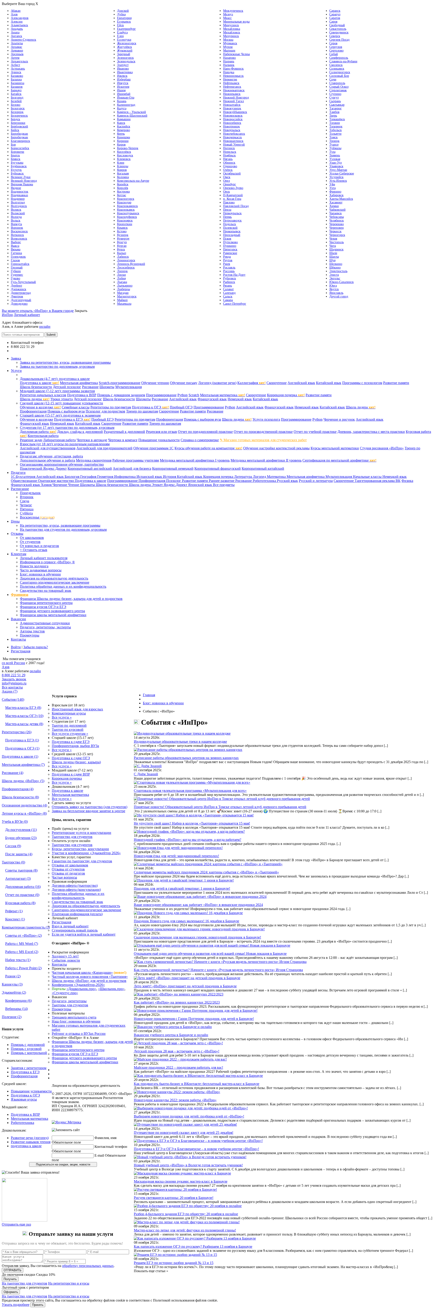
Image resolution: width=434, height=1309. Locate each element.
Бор (13, 144)
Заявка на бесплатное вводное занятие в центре (88, 811)
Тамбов (334, 112)
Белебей (16, 101)
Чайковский (337, 209)
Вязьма (15, 249)
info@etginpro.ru (14, 683)
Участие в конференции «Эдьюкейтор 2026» (86, 853)
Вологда (16, 217)
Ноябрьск (229, 155)
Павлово (229, 202)
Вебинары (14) (16, 1009)
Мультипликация (128, 387)
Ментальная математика (222, 395)
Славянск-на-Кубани (343, 61)
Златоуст (123, 65)
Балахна (16, 79)
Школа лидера (35, 399)
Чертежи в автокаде (92, 440)
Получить (10, 1279)
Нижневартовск (234, 90)
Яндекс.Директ (176, 485)
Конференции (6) (18, 1000)
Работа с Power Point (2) (23, 968)
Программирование (161, 395)
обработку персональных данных (88, 1266)
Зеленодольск (126, 61)
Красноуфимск (127, 217)
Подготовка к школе (39, 383)
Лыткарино (124, 285)
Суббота (26, 513)
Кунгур (122, 242)
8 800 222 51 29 (13, 675)
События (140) (13, 699)
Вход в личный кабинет (70, 926)
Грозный (17, 267)
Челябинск (336, 220)
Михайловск (231, 32)
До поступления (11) (21, 830)
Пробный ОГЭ (181, 407)
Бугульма (17, 162)
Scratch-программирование (119, 383)
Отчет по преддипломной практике (205, 432)
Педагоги (18, 472)
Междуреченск (233, 10)
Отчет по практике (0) (22, 895)
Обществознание (24, 481)
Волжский (18, 213)
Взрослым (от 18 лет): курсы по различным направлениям (65, 444)
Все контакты (21, 351)
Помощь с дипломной (28, 1045)
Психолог (174, 481)
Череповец (336, 227)
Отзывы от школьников (70, 865)
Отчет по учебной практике (315, 432)
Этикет (158, 485)
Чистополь (336, 242)
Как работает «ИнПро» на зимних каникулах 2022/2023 (177, 1002)
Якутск (334, 289)
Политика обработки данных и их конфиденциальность (63, 586)
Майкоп (122, 300)
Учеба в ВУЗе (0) (15, 821)
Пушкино (229, 246)
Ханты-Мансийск (341, 198)
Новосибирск (232, 123)
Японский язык (200, 485)
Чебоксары (336, 217)
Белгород (17, 97)
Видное (16, 188)
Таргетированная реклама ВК (378, 481)
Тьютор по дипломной (69, 725)
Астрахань (18, 68)
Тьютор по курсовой (67, 729)
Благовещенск (20, 141)
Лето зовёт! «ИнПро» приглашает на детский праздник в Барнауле (185, 986)
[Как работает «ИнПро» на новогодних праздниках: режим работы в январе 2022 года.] (177, 1092)
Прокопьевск (232, 231)
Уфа (332, 184)
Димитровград (21, 293)
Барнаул (16, 90)
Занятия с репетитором (28, 1068)
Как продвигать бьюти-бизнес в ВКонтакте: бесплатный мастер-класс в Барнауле (196, 1084)
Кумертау (123, 238)
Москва (228, 39)
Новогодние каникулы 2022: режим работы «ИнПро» (175, 1100)
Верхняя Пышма (22, 184)
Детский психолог (67, 387)
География (88, 477)
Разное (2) (13, 976)
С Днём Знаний (146, 774)
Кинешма (123, 137)
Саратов (334, 18)
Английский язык (301, 383)
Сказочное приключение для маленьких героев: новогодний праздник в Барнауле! (197, 937)
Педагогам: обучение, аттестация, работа (51, 456)
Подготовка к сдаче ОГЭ (71, 758)
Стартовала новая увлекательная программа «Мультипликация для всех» (190, 790)
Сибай (333, 54)
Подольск (229, 224)
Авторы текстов (32, 631)
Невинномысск (233, 76)
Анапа (15, 32)
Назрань (228, 61)
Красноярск (125, 220)
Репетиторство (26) (16, 732)
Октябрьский (232, 173)
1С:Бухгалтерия (23, 477)
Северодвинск (339, 32)
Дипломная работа (38, 432)
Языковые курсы (24, 1099)
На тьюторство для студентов (24, 1283)
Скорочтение (277, 383)
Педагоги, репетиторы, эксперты (45, 627)
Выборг (16, 242)
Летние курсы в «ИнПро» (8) (24, 813)
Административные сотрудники (45, 623)
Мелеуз (228, 14)
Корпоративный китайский (263, 468)
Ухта (332, 188)
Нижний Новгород (236, 97)
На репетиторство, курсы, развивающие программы (60, 525)
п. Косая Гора (232, 198)
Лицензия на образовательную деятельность (54, 578)
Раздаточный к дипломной (124, 432)
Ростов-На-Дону (234, 274)
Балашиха (17, 83)
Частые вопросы (64, 877)
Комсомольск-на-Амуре (133, 180)
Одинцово (230, 166)
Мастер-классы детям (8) (24, 724)
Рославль (229, 267)
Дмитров (17, 296)
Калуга (121, 108)
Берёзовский (19, 126)
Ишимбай (123, 94)
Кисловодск (125, 155)
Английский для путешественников (47, 448)
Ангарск (16, 36)
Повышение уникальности (159, 440)
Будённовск (19, 166)
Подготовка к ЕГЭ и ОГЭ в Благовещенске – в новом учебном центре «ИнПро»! (196, 1149)
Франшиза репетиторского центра (46, 603)
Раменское (230, 253)
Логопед (260, 477)
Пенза (227, 209)
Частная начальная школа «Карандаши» (82, 972)
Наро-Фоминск (233, 68)
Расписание (20, 489)
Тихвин (334, 123)
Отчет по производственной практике (263, 432)
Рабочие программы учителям (135, 460)
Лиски (121, 274)
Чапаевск (335, 213)
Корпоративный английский (90, 468)
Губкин (16, 271)
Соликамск (336, 68)
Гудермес (17, 274)
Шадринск (336, 249)
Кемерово (123, 130)
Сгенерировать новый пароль (75, 930)
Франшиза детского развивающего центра (52, 611)
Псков (227, 238)
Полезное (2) (11, 1017)
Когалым (123, 173)
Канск (121, 123)
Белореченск (19, 115)
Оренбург (229, 184)
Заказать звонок (14, 679)
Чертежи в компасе (122, 440)
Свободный (337, 25)
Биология (72, 477)
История (170, 477)
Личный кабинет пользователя (43, 558)
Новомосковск (233, 115)
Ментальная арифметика (79, 383)
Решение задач (31, 440)
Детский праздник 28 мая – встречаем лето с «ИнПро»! (176, 1051)
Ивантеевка (125, 72)
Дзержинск (18, 289)
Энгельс (334, 278)
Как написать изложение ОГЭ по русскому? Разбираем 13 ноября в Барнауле (193, 1246)
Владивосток (19, 191)
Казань (121, 101)
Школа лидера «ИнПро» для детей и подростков (89, 981)
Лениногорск (126, 260)
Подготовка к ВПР (81, 395)
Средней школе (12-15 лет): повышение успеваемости (61, 403)
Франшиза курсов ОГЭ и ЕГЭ (43, 607)
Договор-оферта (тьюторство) (75, 885)
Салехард (229, 293)
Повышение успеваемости (31, 1091)
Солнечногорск (339, 72)
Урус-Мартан (338, 170)
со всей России (13, 663)
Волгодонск (19, 206)
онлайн (44, 326)
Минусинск (231, 25)
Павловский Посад (236, 206)
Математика (277, 477)
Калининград (126, 104)
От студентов (30, 542)
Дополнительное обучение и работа (47, 460)
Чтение (74, 485)
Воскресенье (37, 517)
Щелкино (335, 264)
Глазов (15, 260)
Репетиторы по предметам (110, 407)
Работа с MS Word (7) (21, 944)
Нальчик (228, 65)
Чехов (333, 238)
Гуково (15, 278)
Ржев (226, 264)
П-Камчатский (233, 195)
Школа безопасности (36, 387)
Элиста (334, 274)
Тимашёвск (337, 119)
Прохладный (231, 235)
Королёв (122, 188)
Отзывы (17, 533)
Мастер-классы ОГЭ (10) (24, 716)
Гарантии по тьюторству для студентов (82, 861)
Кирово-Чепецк (127, 148)
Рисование (90, 387)
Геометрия (105, 477)
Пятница (26, 509)
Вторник (26, 497)
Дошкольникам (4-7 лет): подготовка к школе (55, 379)
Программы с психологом (362, 383)
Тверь (333, 115)
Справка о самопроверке (200, 440)
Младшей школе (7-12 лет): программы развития (57, 391)
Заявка (16, 358)
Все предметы (224, 485)
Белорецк (17, 112)
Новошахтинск (233, 141)
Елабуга (122, 32)
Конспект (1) (15, 919)
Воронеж (17, 227)
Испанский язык (150, 477)
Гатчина (16, 253)
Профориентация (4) (17, 789)
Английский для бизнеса (132, 468)
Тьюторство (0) (13, 862)
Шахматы (106, 387)
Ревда (227, 256)
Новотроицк (231, 126)
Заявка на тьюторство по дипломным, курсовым (57, 366)
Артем (15, 57)
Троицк (334, 141)
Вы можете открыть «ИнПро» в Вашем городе (38, 311)
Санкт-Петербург (234, 303)
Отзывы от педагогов (68, 873)
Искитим (123, 86)
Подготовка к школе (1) (20, 756)
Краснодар (124, 202)
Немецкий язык (240, 399)
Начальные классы (367, 477)
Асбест (15, 65)
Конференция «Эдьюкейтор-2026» (78, 985)
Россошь (229, 271)
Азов (14, 14)
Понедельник (30, 493)
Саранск (334, 10)
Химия (46, 485)
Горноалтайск (20, 264)
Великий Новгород (24, 180)
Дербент (16, 285)
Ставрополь (337, 83)
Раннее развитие (222, 481)
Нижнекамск (232, 94)
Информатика (125, 477)
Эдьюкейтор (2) (14, 992)
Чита (332, 246)
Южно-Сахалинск (341, 282)
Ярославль (336, 293)
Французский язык (212, 399)
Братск (15, 155)
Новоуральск (231, 130)
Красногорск (125, 198)
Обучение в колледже (40, 407)
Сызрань (335, 101)
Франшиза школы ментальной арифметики (53, 615)
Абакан (16, 10)
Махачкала (124, 303)
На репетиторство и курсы (68, 1283)
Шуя (332, 260)
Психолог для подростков (105, 411)
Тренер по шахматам (142, 411)
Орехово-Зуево (233, 188)
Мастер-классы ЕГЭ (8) (23, 708)
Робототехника (265, 481)
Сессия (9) (13, 846)
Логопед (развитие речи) (217, 383)
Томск (333, 137)
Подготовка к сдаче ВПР (71, 774)
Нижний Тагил (233, 101)
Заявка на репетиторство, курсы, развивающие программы (65, 362)
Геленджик (18, 256)
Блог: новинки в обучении (40, 574)
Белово (15, 104)
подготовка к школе (26, 1146)
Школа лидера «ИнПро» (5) (23, 781)
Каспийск (123, 126)
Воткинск (17, 235)
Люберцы (123, 289)
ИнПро (7, 315)
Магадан (123, 293)
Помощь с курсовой (26, 1049)
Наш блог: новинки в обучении (76, 1021)
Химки (334, 206)
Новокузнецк (232, 108)
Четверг (26, 505)
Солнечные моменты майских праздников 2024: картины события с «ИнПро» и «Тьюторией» (206, 872)
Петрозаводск (232, 220)
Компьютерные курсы (69, 713)
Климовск (124, 159)
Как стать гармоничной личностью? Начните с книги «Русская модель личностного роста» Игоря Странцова (218, 970)
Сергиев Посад (339, 39)
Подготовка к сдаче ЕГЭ (71, 742)
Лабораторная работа (59, 440)
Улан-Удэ (335, 162)
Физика (407, 481)
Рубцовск (229, 278)
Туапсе (334, 144)
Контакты (18, 639)
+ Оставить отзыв (33, 550)
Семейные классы (76, 407)
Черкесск (335, 231)
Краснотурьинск (128, 213)
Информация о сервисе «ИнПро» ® (47, 562)
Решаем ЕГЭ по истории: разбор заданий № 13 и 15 (173, 1263)
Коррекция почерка (286, 395)
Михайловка (231, 29)
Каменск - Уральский (131, 112)
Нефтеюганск (232, 86)
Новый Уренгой (234, 144)
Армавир (17, 50)
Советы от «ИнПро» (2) (23, 935)
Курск (121, 249)
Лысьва (122, 282)
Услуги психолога (266, 419)
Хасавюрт (335, 202)
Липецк (122, 271)
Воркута (16, 224)
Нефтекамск (231, 83)
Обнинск (229, 162)
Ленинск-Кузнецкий (131, 264)
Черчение (60, 485)
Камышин (124, 119)
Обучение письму (183, 383)
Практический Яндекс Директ (43, 468)
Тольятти (335, 133)
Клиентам (18, 554)
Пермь (227, 217)
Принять (37, 1305)
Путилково (230, 242)
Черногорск (337, 235)
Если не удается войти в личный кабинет (84, 934)
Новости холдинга (34, 566)
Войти (16, 647)
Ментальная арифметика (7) (23, 765)
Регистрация (20, 651)
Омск (226, 177)
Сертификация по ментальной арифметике (339, 460)
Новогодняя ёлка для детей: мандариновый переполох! (176, 856)
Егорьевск (124, 21)
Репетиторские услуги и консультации (81, 833)
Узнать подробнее (15, 1305)
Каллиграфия (251, 383)
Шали (333, 253)
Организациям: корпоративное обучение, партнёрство (62, 464)
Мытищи (229, 50)
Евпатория (124, 18)
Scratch (194, 395)
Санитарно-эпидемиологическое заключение (54, 582)
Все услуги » (62, 717)
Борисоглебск (20, 148)
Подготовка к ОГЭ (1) (22, 748)
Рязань (227, 285)
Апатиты (17, 43)
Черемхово (336, 224)
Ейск (120, 25)
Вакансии (18, 619)
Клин (120, 162)
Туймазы (335, 148)
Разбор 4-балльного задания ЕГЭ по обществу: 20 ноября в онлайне (186, 1214)
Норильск (229, 151)
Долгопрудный (21, 300)
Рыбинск (229, 282)
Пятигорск (230, 249)
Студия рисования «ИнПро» (382, 448)
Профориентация (33, 411)
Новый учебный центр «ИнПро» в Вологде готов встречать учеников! (188, 1165)
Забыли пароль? (35, 647)
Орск (226, 191)
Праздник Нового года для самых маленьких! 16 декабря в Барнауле (186, 921)
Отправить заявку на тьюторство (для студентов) (89, 807)
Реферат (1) (14, 911)
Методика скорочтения (93, 460)
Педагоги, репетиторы (69, 1001)
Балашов (17, 86)
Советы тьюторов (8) (21, 870)
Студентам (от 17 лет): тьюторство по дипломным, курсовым (67, 427)
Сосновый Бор (339, 76)
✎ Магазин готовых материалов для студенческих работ (263, 440)
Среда (24, 501)
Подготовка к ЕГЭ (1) (22, 740)
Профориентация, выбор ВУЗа (75, 746)
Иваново (123, 68)
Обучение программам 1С (153, 448)
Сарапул (334, 14)
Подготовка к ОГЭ (150, 407)
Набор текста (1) (18, 960)
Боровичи (17, 151)
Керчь (121, 133)
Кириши (123, 141)
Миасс (227, 18)
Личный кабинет (27, 315)
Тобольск (335, 130)
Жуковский (124, 50)
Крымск (122, 227)
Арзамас (16, 47)
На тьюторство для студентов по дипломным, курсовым (63, 529)
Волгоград (18, 202)
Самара (228, 300)
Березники (18, 123)
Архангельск (19, 61)
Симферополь (338, 57)
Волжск (16, 209)
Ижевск (122, 76)
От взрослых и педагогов (39, 546)
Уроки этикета (61, 399)
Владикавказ (19, 195)
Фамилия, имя (105, 1138)
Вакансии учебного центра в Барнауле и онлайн (171, 1035)
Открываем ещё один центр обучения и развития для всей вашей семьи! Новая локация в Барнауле (210, 953)
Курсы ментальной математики (335, 448)
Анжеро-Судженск (23, 39)
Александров (19, 18)
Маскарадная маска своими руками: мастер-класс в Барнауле (180, 1181)
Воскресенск (19, 231)
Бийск (15, 130)
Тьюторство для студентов (72, 837)
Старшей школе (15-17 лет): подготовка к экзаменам (60, 415)
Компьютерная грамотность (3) (26, 927)
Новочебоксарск (234, 133)
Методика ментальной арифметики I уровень (195, 460)
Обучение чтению (155, 383)
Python (182, 395)
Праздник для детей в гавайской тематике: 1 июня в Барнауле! (182, 888)
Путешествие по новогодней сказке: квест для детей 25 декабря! (183, 1132)
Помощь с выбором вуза (66, 411)
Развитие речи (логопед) (30, 1138)
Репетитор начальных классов (43, 395)
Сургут (334, 97)
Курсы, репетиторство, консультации (80, 849)
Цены (15, 521)
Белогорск (18, 108)
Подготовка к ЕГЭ (72, 419)
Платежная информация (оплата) (77, 914)
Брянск (15, 159)
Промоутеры (29, 635)
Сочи (332, 79)
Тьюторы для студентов (70, 1005)
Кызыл (121, 253)
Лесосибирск (126, 267)
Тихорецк (335, 126)
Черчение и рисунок (339, 419)
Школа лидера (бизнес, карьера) (76, 762)
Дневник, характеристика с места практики (371, 432)
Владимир (18, 198)
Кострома (123, 191)
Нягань (228, 159)
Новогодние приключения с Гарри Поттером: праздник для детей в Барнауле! (194, 1019)
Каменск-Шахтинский (132, 115)
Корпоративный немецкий (172, 468)
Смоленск (336, 65)
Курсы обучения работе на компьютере (208, 448)
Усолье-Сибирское (341, 173)
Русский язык (287, 481)
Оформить (11, 1292)
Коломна (123, 177)
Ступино (335, 94)
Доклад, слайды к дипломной (80, 432)
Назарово (229, 57)
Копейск (122, 184)
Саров (333, 21)
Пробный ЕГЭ (102, 419)
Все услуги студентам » (70, 734)
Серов (333, 43)
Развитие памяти (396, 383)
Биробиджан (19, 133)
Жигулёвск (124, 47)
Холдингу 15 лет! (65, 956)
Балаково (17, 76)
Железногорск (126, 43)
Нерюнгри (230, 79)
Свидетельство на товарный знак (45, 590)
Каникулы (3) (12, 984)
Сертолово (336, 50)
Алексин (17, 21)
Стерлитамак (338, 90)
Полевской (230, 227)
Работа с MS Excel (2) (21, 952)
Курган (122, 246)
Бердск (15, 119)
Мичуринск (231, 36)
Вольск (15, 220)
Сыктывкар (336, 104)
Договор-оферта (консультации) (76, 890)
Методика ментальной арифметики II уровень (266, 460)
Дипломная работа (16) (23, 887)
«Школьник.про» (111, 989)
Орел (226, 180)
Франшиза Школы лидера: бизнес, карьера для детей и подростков (71, 599)
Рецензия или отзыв (161, 432)
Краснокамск (126, 209)
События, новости (66, 960)
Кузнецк (122, 235)
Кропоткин (124, 224)
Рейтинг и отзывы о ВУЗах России (79, 1033)
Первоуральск (232, 213)
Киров (121, 144)
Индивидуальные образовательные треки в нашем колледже (180, 741)
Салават (228, 289)
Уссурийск (336, 177)
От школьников (32, 538)
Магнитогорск (127, 296)
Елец (120, 36)
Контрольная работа (43, 436)
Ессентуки (124, 39)
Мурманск (230, 43)
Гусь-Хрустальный (23, 282)
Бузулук (16, 170)
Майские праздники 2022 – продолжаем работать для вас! (178, 1067)
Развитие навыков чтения (30, 1142)
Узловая (334, 159)
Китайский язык (328, 383)
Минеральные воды (236, 21)
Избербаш (124, 79)
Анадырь (17, 29)
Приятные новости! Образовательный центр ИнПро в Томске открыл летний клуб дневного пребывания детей (220, 807)
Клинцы (122, 166)
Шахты (334, 256)
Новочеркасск (232, 137)
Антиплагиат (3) (18, 878)
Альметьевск (19, 25)
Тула (332, 151)
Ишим (121, 90)
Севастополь (337, 29)
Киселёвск (124, 151)
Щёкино (335, 267)
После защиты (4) (18, 854)
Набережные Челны (236, 54)
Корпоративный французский (217, 468)
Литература (243, 477)
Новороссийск (233, 119)
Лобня (121, 278)
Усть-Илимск (338, 180)
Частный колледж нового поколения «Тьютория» (90, 977)
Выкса (15, 246)
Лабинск (123, 256)
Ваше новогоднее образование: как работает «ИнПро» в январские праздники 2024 (198, 905)
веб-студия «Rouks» (88, 1118)
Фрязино (335, 191)
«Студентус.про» (65, 993)
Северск (334, 36)
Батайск (16, 94)
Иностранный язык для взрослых (77, 709)
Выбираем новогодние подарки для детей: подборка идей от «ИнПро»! (189, 1116)
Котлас (121, 195)
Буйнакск (17, 173)
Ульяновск (336, 166)
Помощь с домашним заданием (121, 395)
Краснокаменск (127, 206)
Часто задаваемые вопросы (40, 570)
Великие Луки (21, 177)
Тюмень (334, 155)
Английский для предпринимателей (104, 448)
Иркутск (122, 83)
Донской (123, 10)
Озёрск (228, 170)
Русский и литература (316, 481)
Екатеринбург (126, 29)
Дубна (121, 14)
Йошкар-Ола (125, 97)
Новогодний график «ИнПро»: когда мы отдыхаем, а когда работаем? (187, 840)
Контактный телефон (110, 1147)
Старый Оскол (339, 86)
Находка (228, 72)
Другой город (338, 296)
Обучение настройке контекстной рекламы (276, 448)
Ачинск (16, 72)
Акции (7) (9, 691)
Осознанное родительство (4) (24, 805)
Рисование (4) (12, 773)
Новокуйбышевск (235, 112)
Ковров (122, 170)
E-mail (99, 1155)
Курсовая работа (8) (20, 903)
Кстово (122, 231)
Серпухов (335, 47)
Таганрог (335, 108)
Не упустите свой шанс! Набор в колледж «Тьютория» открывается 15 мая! (192, 823)
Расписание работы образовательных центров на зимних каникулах (186, 758)
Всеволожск (19, 238)
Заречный (123, 54)
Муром (228, 47)
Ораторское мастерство (56, 481)
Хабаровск (336, 195)
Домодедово (19, 303)
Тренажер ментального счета (74, 1017)
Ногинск (229, 148)
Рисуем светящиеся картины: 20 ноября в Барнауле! (173, 1198)
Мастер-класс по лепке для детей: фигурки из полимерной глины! (185, 1230)
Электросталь (338, 271)
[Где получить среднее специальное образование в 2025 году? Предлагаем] (194, 815)
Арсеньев (17, 54)
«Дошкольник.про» (81, 989)
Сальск (227, 296)
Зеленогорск (125, 57)
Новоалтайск (232, 104)
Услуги (16, 371)
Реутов (227, 260)
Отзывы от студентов (68, 869)
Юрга (333, 285)
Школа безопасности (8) (20, 797)
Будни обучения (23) (21, 838)
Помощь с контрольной (29, 1053)
